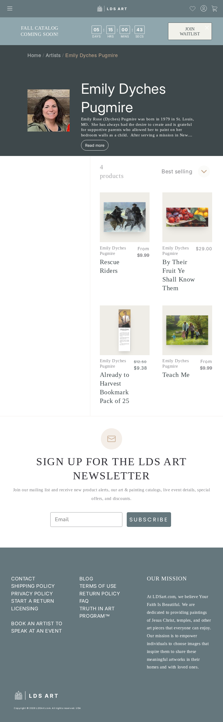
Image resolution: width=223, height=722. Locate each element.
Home (34, 54)
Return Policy (99, 593)
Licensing (24, 608)
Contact (23, 579)
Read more (94, 145)
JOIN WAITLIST (190, 31)
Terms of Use (98, 586)
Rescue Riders (110, 266)
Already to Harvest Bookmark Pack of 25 (114, 387)
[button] (10, 8)
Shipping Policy (33, 586)
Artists (53, 54)
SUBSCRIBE (148, 519)
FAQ (84, 601)
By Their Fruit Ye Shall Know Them (178, 275)
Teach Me (176, 374)
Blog (86, 579)
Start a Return (32, 601)
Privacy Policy (32, 593)
